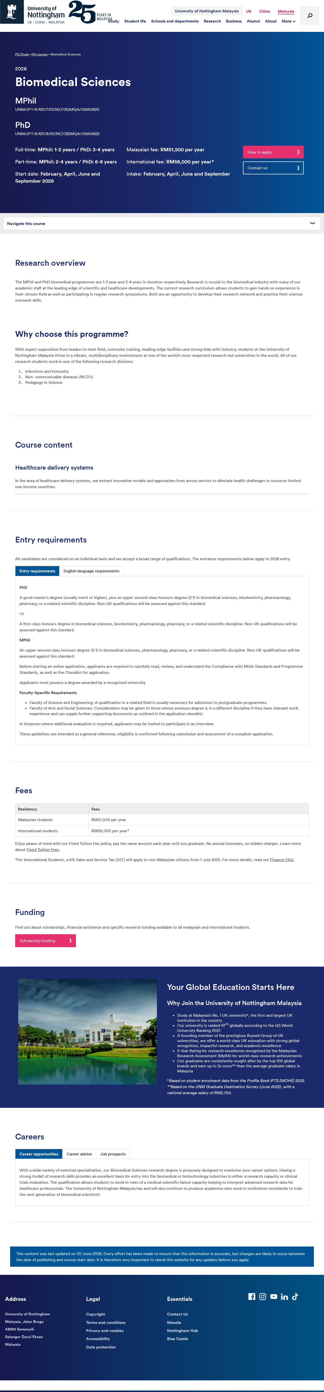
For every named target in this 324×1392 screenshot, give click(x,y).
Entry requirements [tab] (37, 571)
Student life (135, 21)
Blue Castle (177, 1338)
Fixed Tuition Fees (43, 849)
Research (212, 21)
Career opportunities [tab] (38, 1154)
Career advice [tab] (79, 1153)
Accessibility (98, 1338)
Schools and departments (175, 21)
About (271, 21)
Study (113, 21)
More (287, 21)
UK (249, 11)
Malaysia (286, 11)
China (264, 11)
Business (234, 21)
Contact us (257, 167)
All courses (40, 54)
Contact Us (177, 1314)
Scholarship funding (37, 940)
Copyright (95, 1314)
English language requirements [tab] (91, 570)
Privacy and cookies (105, 1330)
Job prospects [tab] (113, 1153)
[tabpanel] (162, 660)
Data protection (101, 1347)
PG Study (22, 54)
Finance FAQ (281, 859)
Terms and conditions (106, 1322)
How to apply (260, 152)
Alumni (253, 21)
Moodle (174, 1322)
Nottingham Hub (182, 1330)
